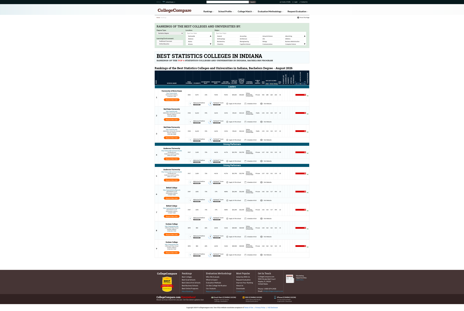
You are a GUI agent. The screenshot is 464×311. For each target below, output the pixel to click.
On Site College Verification (216, 286)
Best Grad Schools (188, 280)
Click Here (196, 104)
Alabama (190, 39)
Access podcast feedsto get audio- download (284, 300)
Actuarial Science (268, 36)
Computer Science (290, 44)
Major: (217, 30)
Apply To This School (235, 103)
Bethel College (171, 188)
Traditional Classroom (165, 41)
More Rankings (187, 291)
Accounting (243, 36)
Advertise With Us (243, 277)
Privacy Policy (260, 307)
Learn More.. (300, 280)
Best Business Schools (190, 286)
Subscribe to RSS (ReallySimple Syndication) (253, 300)
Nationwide (191, 36)
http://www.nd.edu (171, 93)
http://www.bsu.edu (171, 111)
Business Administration (292, 41)
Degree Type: (161, 30)
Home (158, 17)
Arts (264, 39)
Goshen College (172, 224)
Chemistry (220, 44)
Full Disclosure (273, 307)
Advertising (288, 36)
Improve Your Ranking (244, 283)
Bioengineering (244, 41)
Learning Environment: (165, 38)
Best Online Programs (190, 288)
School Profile (225, 11)
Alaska (190, 41)
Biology (265, 41)
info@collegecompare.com (273, 291)
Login (295, 2)
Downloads (240, 288)
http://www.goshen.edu (171, 226)
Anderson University (171, 148)
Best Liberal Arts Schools (191, 283)
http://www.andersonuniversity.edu (171, 150)
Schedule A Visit (252, 103)
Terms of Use (248, 307)
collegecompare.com (206, 307)
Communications (267, 44)
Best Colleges (187, 277)
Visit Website (268, 103)
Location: (189, 30)
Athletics (287, 39)
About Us (239, 286)
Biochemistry (221, 41)
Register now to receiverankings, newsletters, (221, 300)
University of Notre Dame (172, 91)
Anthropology (221, 39)
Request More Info (172, 100)
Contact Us (304, 2)
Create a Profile (285, 2)
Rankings (207, 11)
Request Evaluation (297, 11)
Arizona (190, 44)
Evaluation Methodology (270, 11)
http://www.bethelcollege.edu (171, 190)
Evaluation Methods (213, 283)
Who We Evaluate (212, 277)
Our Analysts (211, 288)
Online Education (164, 44)
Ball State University (172, 109)
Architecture (243, 39)
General (219, 36)
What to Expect (212, 280)
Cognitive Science (245, 44)
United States (170, 2)
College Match (245, 11)
